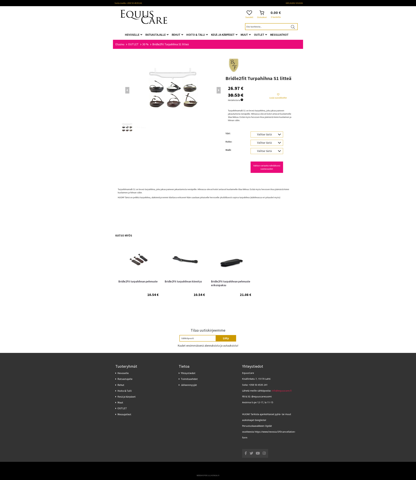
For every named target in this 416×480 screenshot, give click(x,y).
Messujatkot (124, 414)
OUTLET (122, 408)
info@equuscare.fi (282, 390)
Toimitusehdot (189, 378)
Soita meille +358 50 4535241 (128, 3)
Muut (120, 402)
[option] (138, 276)
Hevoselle (123, 373)
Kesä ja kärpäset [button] (223, 35)
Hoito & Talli (124, 390)
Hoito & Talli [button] (196, 35)
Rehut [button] (176, 35)
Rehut (120, 384)
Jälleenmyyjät (189, 384)
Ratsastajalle (124, 378)
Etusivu (119, 44)
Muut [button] (245, 35)
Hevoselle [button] (132, 35)
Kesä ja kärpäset (126, 396)
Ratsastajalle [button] (155, 35)
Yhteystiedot (188, 373)
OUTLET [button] (259, 35)
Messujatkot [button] (279, 35)
